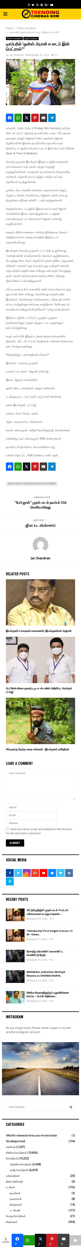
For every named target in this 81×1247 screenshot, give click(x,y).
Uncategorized (15, 1141)
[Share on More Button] (75, 1240)
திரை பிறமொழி (14, 1181)
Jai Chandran (16, 55)
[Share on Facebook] (9, 118)
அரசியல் (11, 1147)
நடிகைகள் (16, 1198)
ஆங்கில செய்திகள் (21, 1164)
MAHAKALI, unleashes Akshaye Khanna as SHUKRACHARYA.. (46, 974)
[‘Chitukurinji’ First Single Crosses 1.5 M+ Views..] (15, 935)
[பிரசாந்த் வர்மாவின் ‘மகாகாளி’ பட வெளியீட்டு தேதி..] (15, 956)
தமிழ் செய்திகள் (31, 38)
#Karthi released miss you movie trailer (31, 1135)
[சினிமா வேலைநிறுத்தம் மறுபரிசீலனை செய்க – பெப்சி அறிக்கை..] (15, 997)
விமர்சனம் (11, 1222)
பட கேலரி (15, 1210)
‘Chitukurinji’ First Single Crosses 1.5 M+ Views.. (50, 933)
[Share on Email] (43, 118)
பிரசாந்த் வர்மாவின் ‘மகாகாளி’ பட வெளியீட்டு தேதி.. (45, 953)
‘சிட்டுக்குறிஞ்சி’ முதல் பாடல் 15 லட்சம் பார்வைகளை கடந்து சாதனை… (47, 912)
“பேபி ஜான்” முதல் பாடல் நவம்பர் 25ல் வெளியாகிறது (40, 505)
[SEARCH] (71, 1107)
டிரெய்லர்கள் (13, 1175)
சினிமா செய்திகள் (14, 38)
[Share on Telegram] (52, 118)
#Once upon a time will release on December (32, 484)
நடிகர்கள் (15, 1193)
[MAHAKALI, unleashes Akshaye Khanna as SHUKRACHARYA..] (15, 976)
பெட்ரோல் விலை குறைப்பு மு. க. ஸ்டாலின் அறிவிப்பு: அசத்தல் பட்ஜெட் (39, 690)
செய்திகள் (12, 1158)
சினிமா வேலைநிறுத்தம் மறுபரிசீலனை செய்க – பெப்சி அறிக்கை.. (48, 994)
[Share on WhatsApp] (18, 118)
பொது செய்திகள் (16, 1216)
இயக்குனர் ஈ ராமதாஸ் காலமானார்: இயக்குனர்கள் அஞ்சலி (38, 631)
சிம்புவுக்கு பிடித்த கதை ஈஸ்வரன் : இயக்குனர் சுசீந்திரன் (37, 749)
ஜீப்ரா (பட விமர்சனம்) (40, 526)
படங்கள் (10, 1187)
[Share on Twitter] (26, 118)
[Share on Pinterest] (35, 118)
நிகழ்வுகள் (16, 1204)
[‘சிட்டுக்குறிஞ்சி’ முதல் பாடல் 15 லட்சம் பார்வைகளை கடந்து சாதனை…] (15, 915)
